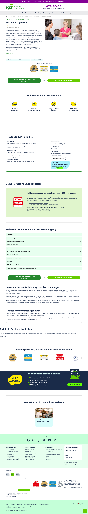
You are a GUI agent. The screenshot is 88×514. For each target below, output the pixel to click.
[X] (44, 441)
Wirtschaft (12, 16)
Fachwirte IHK (10, 454)
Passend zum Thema (12, 254)
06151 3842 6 (71, 450)
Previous (7, 359)
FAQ (36, 506)
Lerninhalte (10, 234)
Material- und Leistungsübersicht (15, 241)
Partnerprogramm (29, 506)
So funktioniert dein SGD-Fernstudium (61, 153)
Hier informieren (55, 148)
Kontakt (13, 504)
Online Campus (11, 248)
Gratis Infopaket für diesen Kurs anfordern (24, 80)
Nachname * (22, 479)
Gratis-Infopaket (30, 459)
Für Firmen (64, 13)
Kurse (18, 13)
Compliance (8, 507)
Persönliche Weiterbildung (13, 459)
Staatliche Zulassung (12, 244)
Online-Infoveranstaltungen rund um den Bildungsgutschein (44, 204)
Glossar (48, 456)
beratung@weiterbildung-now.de (41, 210)
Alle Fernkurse (10, 449)
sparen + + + (44, 1)
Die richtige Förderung (31, 458)
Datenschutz (19, 504)
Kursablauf (28, 451)
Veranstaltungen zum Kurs (14, 258)
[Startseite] (6, 16)
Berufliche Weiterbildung (13, 458)
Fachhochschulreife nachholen (53, 453)
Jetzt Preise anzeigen (58, 158)
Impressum (45, 506)
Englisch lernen (49, 451)
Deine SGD (55, 13)
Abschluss (9, 261)
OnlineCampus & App (31, 453)
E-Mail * (8, 484)
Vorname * (9, 479)
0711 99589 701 (37, 209)
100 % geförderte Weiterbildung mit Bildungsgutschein (21, 268)
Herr (12, 474)
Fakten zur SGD (16, 507)
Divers (17, 474)
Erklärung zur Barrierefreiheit (30, 504)
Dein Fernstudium (27, 13)
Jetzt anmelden (75, 384)
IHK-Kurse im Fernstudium (13, 453)
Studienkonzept (30, 449)
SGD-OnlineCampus (71, 462)
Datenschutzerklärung (11, 496)
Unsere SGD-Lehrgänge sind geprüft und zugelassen (20, 161)
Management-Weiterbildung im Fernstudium (28, 16)
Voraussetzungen (11, 238)
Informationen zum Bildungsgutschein (38, 203)
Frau (7, 474)
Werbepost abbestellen (44, 504)
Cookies (23, 507)
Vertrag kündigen (20, 506)
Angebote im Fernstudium (13, 451)
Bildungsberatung (30, 456)
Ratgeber (48, 459)
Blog (47, 458)
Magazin (7, 504)
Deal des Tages (10, 456)
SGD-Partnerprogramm (72, 464)
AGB (40, 506)
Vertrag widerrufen (10, 506)
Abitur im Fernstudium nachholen (54, 449)
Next (81, 359)
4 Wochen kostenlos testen (14, 265)
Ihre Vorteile (29, 454)
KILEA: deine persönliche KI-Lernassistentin (18, 251)
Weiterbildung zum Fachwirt (53, 454)
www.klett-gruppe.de (76, 487)
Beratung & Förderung (42, 13)
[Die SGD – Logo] (15, 7)
